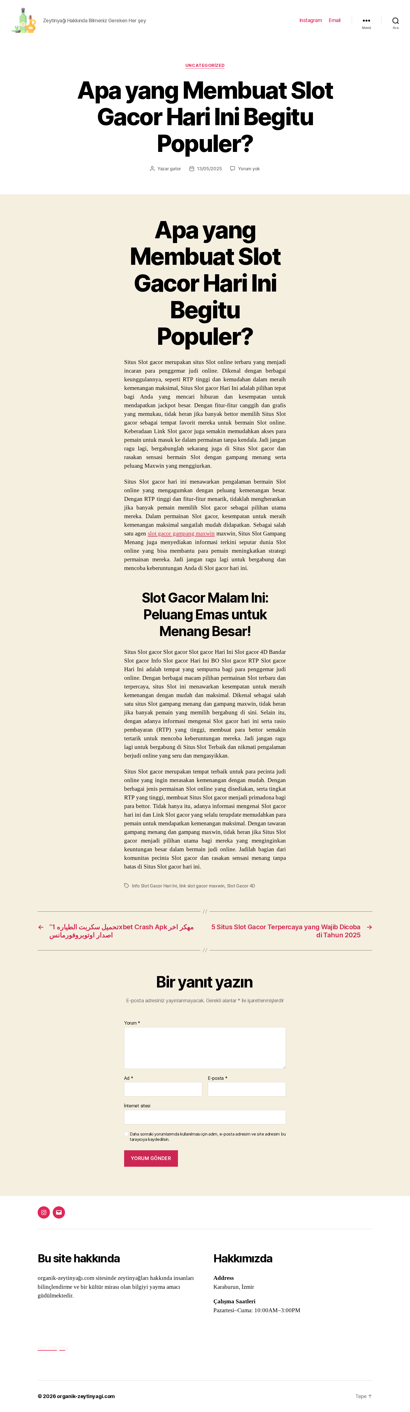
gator (175, 168)
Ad (128, 1078)
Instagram (311, 20)
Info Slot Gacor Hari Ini (154, 886)
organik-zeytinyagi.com (86, 1396)
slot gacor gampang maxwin (181, 533)
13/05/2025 (209, 168)
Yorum (132, 1023)
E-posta (218, 1078)
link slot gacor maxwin (202, 886)
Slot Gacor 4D (241, 886)
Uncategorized (205, 65)
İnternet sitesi (137, 1105)
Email (335, 20)
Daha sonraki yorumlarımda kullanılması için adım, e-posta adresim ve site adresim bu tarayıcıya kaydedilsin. (208, 1137)
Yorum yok (249, 168)
